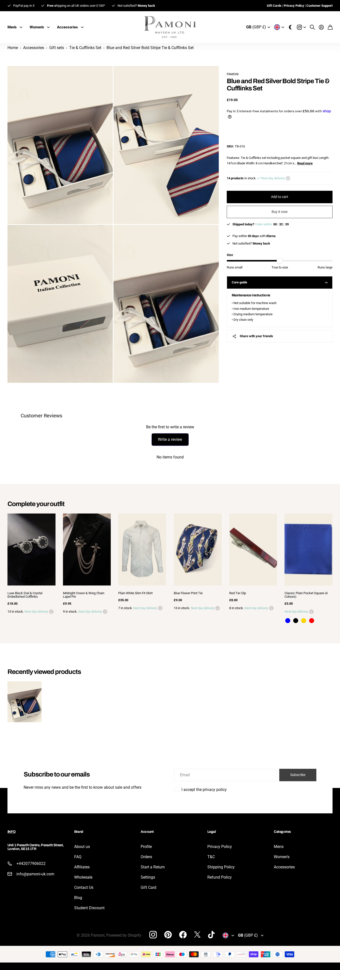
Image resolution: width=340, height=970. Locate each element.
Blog (78, 897)
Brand (78, 832)
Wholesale (83, 877)
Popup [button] (288, 178)
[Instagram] (153, 934)
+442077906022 (31, 863)
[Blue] (287, 620)
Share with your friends (256, 336)
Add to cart (279, 197)
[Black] (295, 620)
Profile (146, 846)
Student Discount (89, 907)
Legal (211, 832)
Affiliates (82, 867)
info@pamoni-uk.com (35, 874)
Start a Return (153, 867)
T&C (211, 856)
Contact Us (83, 887)
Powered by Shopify (123, 935)
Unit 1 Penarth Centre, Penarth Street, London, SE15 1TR (35, 847)
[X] (197, 935)
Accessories (284, 867)
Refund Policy (219, 877)
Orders (146, 856)
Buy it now (280, 212)
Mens (278, 846)
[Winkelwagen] (330, 27)
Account (147, 832)
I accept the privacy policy (204, 789)
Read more (305, 163)
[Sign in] (321, 27)
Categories (282, 832)
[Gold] (303, 620)
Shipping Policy (221, 867)
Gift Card (148, 887)
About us (82, 846)
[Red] (311, 620)
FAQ (77, 856)
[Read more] (301, 27)
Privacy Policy (219, 846)
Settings (148, 877)
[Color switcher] (290, 27)
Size (230, 255)
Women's (281, 856)
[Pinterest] (168, 934)
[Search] (312, 27)
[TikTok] (211, 934)
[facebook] (183, 934)
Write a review (170, 439)
